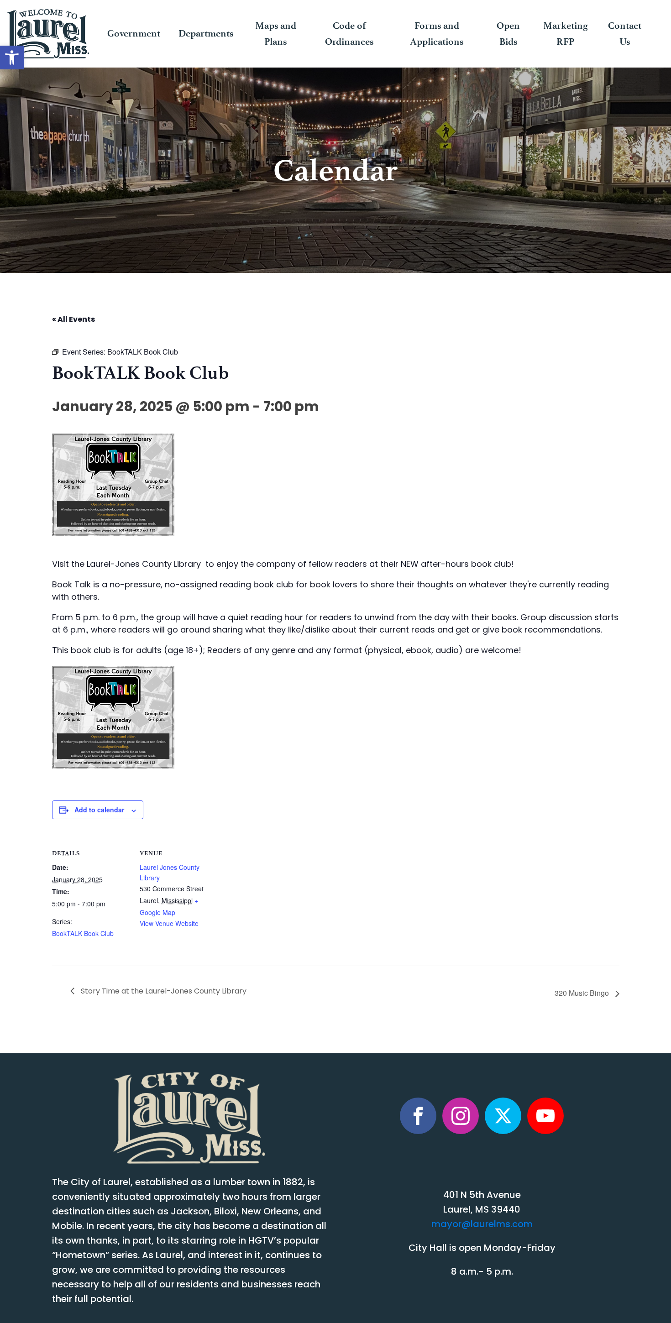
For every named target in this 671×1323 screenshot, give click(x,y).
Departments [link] (205, 33)
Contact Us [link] (624, 33)
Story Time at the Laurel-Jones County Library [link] (162, 991)
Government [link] (133, 33)
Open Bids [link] (508, 33)
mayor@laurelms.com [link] (482, 1224)
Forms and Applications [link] (436, 33)
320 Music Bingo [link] (583, 993)
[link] (12, 57)
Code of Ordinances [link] (349, 33)
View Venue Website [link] (169, 923)
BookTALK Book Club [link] (83, 933)
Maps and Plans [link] (275, 33)
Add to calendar (99, 809)
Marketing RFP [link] (565, 33)
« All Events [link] (73, 320)
